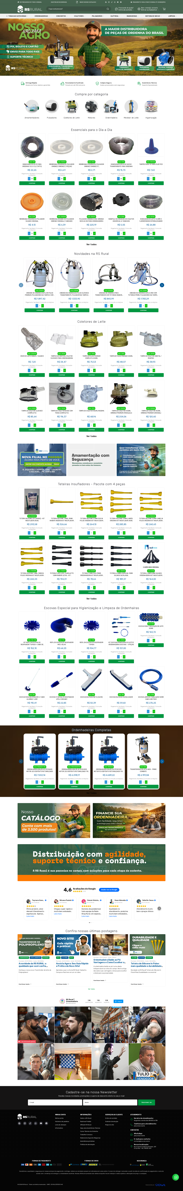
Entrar (143, 10)
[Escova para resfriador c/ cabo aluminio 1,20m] (32, 680)
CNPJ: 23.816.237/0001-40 (55, 1184)
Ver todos (91, 244)
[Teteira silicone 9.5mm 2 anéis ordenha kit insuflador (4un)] (121, 501)
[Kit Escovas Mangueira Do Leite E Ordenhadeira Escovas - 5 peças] (121, 625)
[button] (3, 47)
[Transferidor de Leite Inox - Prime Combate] (143, 749)
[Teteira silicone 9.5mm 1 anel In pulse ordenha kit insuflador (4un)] (151, 501)
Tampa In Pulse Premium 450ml (121, 356)
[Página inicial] (30, 8)
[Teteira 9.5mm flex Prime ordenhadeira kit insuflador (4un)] (91, 556)
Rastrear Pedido (85, 1121)
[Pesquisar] (108, 9)
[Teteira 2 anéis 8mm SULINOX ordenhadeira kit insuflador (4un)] (151, 556)
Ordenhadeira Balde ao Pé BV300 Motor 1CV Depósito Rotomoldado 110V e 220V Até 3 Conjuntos (109, 771)
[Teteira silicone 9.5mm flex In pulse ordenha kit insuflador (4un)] (91, 501)
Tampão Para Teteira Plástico (151, 164)
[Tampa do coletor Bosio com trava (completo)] (62, 393)
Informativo (59, 1128)
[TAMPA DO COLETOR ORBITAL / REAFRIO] (151, 339)
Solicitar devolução (111, 1121)
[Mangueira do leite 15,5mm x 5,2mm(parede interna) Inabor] (151, 202)
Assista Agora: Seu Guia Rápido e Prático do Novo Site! (72, 964)
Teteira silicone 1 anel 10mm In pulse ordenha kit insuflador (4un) (32, 575)
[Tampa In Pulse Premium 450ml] (121, 339)
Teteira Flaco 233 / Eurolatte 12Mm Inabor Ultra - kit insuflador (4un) (62, 575)
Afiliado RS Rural (85, 1125)
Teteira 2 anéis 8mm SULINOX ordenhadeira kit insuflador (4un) (151, 575)
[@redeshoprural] (62, 1001)
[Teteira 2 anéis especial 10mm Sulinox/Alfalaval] (121, 556)
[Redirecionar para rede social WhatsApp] (114, 2)
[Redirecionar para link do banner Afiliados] (141, 460)
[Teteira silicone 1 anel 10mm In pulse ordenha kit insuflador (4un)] (32, 556)
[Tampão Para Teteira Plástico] (151, 147)
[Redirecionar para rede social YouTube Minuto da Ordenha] (117, 2)
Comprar (32, 183)
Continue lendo (24, 984)
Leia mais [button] (30, 916)
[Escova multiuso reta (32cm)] (91, 680)
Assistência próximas (87, 1141)
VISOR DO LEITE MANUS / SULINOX (32, 356)
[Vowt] (155, 1184)
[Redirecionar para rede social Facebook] (120, 2)
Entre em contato (111, 1118)
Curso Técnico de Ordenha (89, 1131)
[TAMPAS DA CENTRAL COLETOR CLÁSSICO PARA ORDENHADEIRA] (62, 339)
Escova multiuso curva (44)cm (121, 697)
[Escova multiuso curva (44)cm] (121, 680)
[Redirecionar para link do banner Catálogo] (54, 820)
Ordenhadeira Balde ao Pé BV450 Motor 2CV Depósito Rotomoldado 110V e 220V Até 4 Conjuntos (74, 771)
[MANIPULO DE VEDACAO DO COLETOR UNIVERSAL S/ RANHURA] (121, 202)
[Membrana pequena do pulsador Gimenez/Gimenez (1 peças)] (62, 147)
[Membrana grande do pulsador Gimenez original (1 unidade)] (62, 202)
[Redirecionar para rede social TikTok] (111, 2)
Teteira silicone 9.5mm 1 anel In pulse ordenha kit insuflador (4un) (151, 521)
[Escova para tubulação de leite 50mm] (151, 617)
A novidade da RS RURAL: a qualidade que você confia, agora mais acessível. (32, 966)
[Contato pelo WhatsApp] (175, 1177)
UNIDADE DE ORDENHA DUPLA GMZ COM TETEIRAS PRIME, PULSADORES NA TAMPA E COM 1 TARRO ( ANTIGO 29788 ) (143, 295)
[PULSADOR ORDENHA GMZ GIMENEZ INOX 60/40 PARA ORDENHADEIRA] (91, 202)
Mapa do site (109, 1125)
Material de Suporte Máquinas (90, 1138)
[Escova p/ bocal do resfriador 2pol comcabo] (62, 680)
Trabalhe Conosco (86, 1134)
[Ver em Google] (28, 901)
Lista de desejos (60, 1125)
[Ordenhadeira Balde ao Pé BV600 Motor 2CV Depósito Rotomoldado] (39, 749)
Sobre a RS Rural (85, 1118)
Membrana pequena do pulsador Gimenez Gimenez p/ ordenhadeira (91, 166)
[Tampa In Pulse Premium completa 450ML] (91, 339)
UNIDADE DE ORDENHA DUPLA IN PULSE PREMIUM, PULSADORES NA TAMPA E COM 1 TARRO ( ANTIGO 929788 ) (39, 295)
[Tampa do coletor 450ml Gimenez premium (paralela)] (121, 393)
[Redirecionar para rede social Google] (106, 2)
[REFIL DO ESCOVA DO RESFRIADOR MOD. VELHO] (62, 625)
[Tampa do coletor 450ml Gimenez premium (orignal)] (151, 393)
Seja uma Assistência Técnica (90, 1128)
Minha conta (59, 1118)
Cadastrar (153, 10)
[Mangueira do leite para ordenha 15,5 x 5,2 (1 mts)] (32, 147)
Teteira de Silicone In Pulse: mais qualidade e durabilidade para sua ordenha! (146, 966)
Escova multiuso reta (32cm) (91, 697)
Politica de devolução (87, 1144)
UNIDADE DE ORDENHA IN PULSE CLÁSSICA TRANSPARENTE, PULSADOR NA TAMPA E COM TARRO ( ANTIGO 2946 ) (74, 295)
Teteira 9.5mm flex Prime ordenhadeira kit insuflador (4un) (91, 575)
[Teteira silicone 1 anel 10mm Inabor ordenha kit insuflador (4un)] (62, 501)
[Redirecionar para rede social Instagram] (109, 2)
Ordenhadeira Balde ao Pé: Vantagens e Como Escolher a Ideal (109, 962)
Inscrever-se (147, 1102)
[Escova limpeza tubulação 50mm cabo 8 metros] (151, 680)
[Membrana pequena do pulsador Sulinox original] (32, 202)
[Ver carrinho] (164, 9)
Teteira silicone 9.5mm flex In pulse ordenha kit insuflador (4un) (91, 521)
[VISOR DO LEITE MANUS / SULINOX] (32, 339)
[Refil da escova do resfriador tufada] (91, 625)
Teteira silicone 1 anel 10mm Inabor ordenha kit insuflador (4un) (62, 521)
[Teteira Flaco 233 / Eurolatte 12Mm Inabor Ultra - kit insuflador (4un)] (62, 556)
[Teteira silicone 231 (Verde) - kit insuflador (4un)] (32, 501)
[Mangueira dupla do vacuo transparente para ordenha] (121, 147)
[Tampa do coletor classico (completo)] (32, 393)
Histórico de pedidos (62, 1121)
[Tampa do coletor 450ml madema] (91, 393)
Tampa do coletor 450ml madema (91, 411)
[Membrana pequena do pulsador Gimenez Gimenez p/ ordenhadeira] (91, 147)
